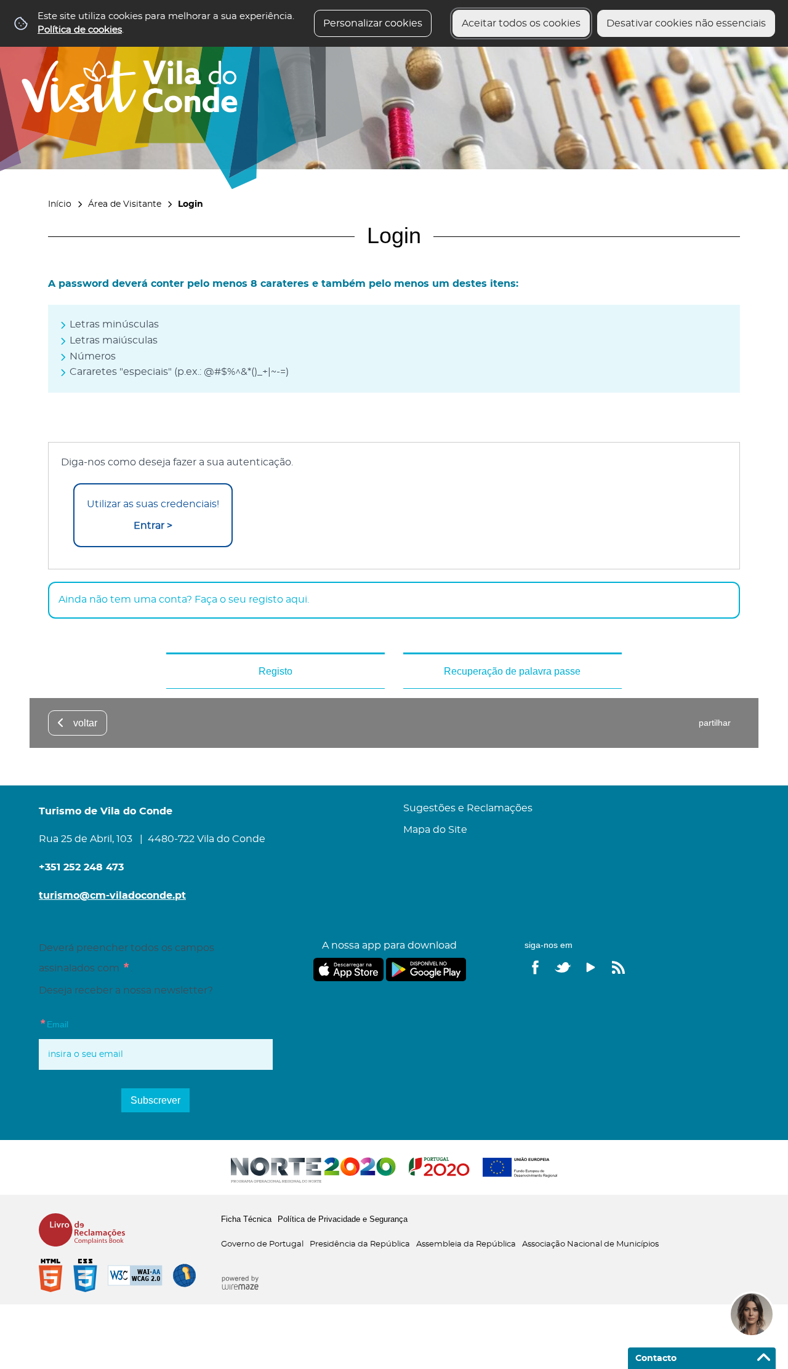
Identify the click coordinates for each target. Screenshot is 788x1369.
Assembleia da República (466, 1244)
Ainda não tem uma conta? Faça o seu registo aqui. (183, 599)
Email (79, 1023)
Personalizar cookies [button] (372, 23)
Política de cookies (80, 29)
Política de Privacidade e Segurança (343, 1219)
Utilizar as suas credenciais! (153, 515)
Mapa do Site (435, 830)
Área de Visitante (124, 204)
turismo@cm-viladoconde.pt (112, 896)
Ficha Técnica (246, 1219)
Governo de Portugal (262, 1244)
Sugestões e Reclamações (468, 808)
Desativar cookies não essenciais (686, 23)
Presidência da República (360, 1244)
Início (59, 204)
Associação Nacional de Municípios (590, 1244)
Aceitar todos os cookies (521, 23)
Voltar (85, 723)
